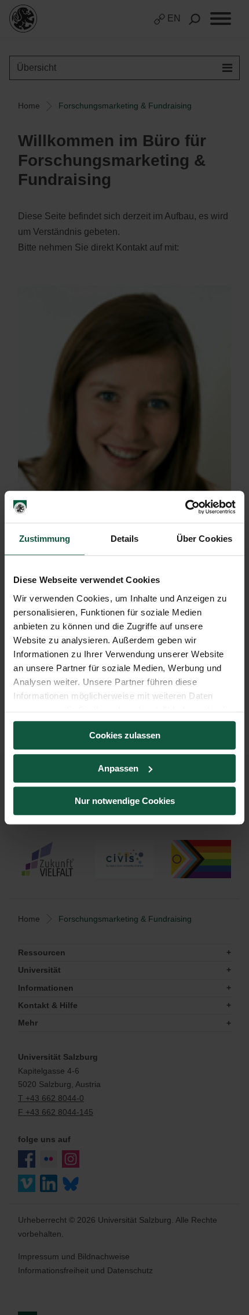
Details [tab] (125, 539)
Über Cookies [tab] (204, 539)
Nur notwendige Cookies (125, 801)
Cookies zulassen (124, 735)
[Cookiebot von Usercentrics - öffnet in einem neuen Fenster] (185, 507)
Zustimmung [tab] (45, 539)
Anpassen (118, 768)
